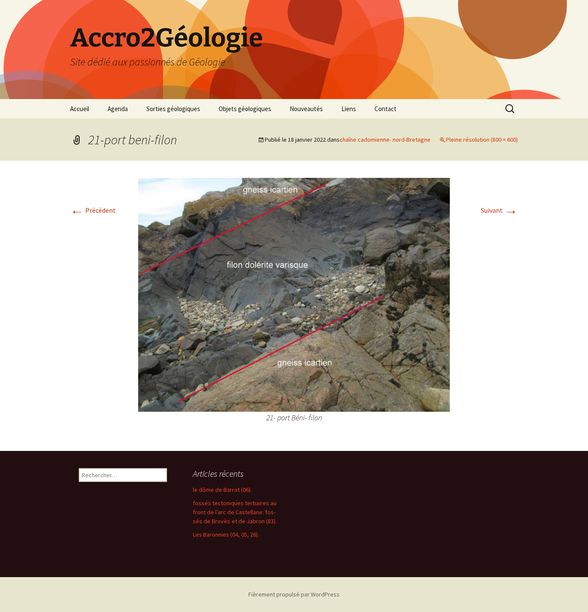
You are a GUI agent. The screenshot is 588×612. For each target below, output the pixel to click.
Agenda (118, 109)
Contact (385, 109)
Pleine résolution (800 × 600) (482, 139)
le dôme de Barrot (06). (222, 490)
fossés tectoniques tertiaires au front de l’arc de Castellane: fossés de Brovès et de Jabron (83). (235, 512)
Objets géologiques (245, 109)
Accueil (79, 109)
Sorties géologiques (173, 109)
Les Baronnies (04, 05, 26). (226, 534)
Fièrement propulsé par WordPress (294, 594)
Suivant (499, 210)
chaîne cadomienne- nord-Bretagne (385, 139)
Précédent (93, 210)
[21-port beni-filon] (294, 293)
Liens (348, 109)
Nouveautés (306, 109)
